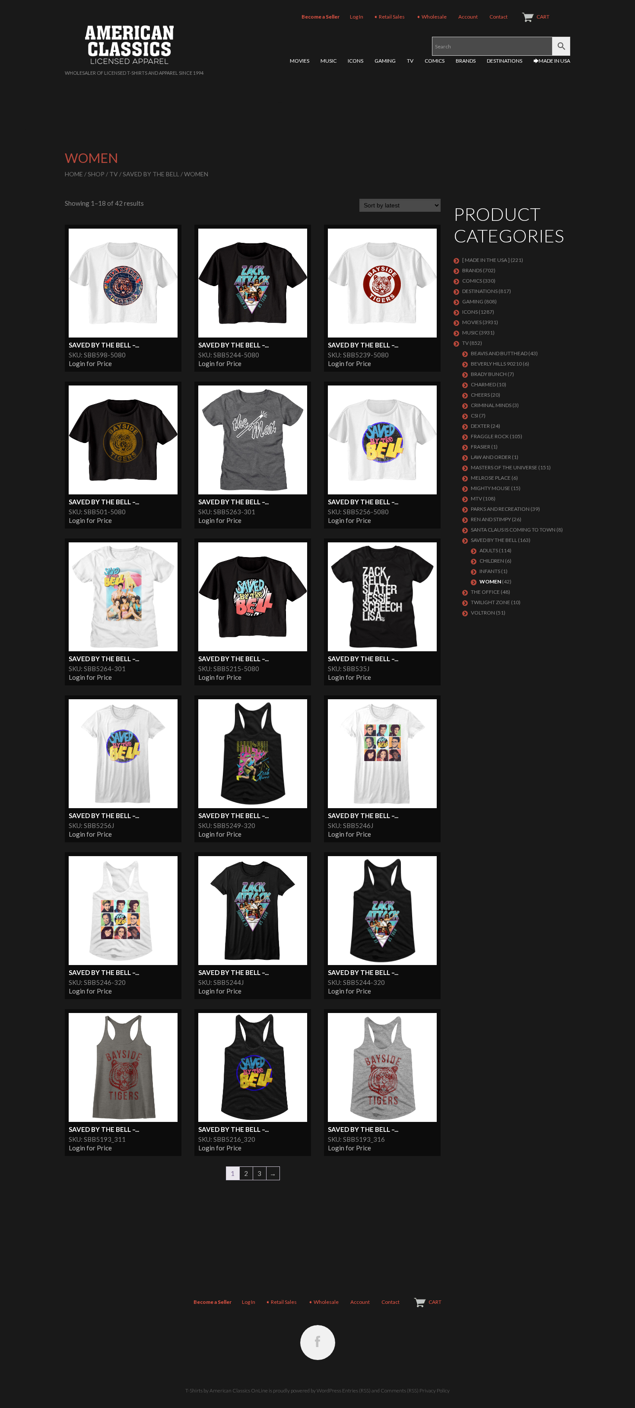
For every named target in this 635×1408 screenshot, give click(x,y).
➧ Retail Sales (389, 16)
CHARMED (483, 384)
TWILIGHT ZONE (490, 602)
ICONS (355, 60)
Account (468, 16)
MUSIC (329, 60)
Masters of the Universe (504, 467)
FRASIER (480, 446)
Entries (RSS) (356, 1390)
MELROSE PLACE (491, 478)
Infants (489, 571)
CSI (474, 415)
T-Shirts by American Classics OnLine (226, 1390)
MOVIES (299, 60)
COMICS (434, 60)
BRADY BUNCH (489, 374)
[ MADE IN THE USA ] (486, 260)
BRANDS (466, 60)
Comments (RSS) (400, 1390)
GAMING (385, 60)
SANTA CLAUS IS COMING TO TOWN (513, 529)
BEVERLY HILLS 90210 (496, 363)
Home (74, 174)
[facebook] (317, 1342)
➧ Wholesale (431, 16)
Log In (356, 16)
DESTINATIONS (504, 60)
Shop (96, 174)
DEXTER (480, 426)
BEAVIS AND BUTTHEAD (499, 353)
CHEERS (480, 395)
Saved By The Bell (151, 174)
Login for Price (90, 363)
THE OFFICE (485, 592)
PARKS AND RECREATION (500, 509)
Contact (498, 16)
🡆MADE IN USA (551, 60)
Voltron (483, 612)
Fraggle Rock (490, 436)
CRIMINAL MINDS (491, 405)
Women (490, 581)
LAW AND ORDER (491, 457)
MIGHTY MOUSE (490, 488)
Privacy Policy (434, 1390)
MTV (476, 498)
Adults (488, 550)
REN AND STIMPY (491, 519)
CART (543, 16)
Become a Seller (321, 16)
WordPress (329, 1390)
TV (410, 60)
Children (491, 560)
